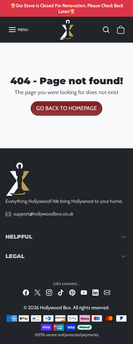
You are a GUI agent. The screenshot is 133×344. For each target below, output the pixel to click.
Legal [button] (15, 256)
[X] (37, 292)
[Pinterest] (72, 292)
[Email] (107, 292)
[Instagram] (49, 292)
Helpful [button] (18, 237)
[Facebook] (26, 292)
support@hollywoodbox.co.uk (43, 214)
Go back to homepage (66, 108)
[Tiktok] (60, 292)
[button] (18, 29)
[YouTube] (84, 292)
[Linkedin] (95, 292)
